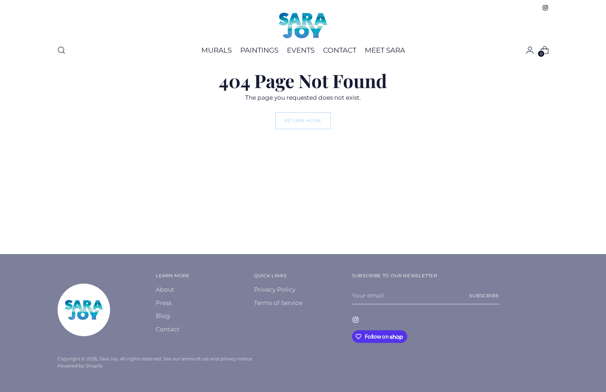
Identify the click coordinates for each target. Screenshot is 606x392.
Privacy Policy (274, 289)
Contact (168, 329)
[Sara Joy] (303, 25)
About (165, 289)
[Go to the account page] (530, 50)
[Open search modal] (61, 50)
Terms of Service (278, 302)
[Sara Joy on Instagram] (545, 8)
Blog (163, 315)
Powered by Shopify (80, 365)
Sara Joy (108, 358)
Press (163, 302)
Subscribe (484, 295)
